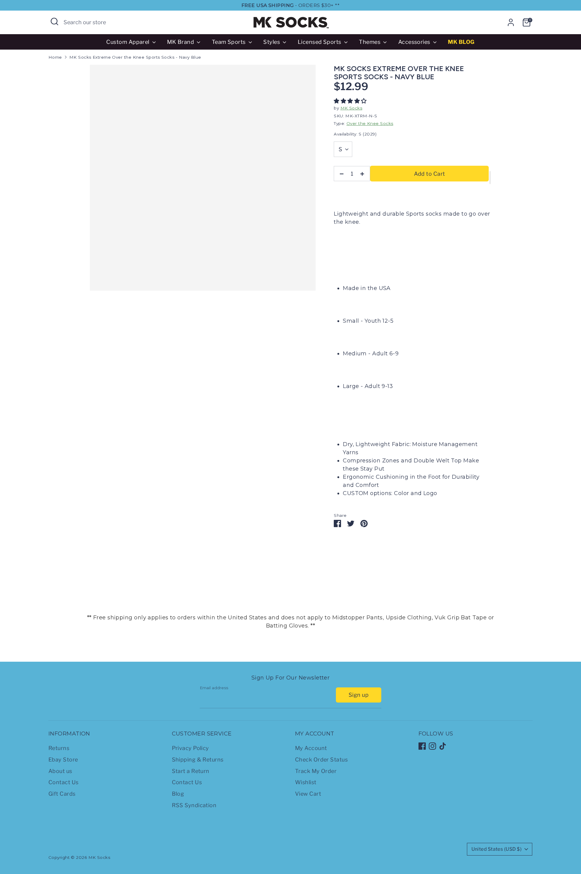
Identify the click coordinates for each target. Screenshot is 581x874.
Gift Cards (62, 794)
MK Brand (181, 42)
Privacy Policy (190, 748)
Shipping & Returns (198, 759)
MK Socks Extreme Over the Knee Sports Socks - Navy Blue (135, 57)
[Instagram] (432, 746)
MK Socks (351, 108)
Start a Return (190, 771)
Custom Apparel (128, 42)
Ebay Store (63, 759)
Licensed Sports (320, 42)
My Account (311, 748)
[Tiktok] (442, 746)
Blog (178, 794)
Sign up (359, 695)
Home (55, 57)
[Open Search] (54, 21)
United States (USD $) (496, 849)
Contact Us (63, 782)
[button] (351, 101)
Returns (58, 748)
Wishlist (306, 782)
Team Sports (229, 42)
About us (60, 771)
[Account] (511, 22)
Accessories (415, 42)
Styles (272, 42)
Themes (370, 42)
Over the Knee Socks (369, 123)
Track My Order (315, 771)
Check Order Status (321, 759)
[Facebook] (422, 746)
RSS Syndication (194, 805)
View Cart (308, 794)
